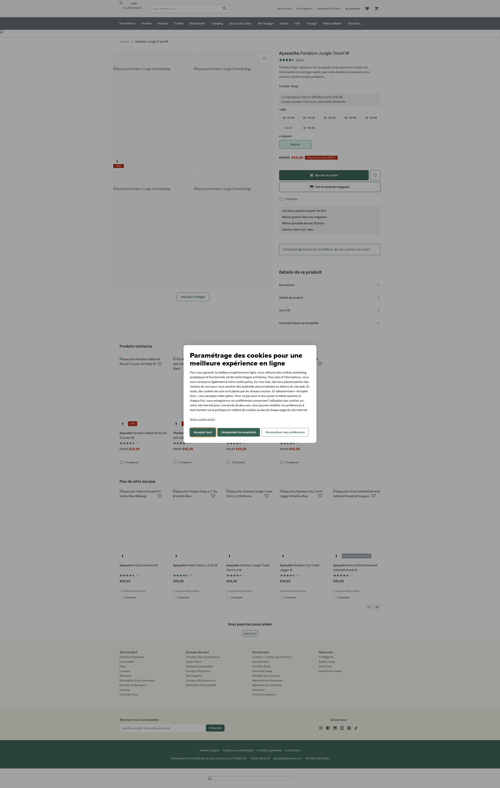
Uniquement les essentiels (238, 432)
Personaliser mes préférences (285, 432)
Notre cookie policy (202, 419)
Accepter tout (203, 432)
